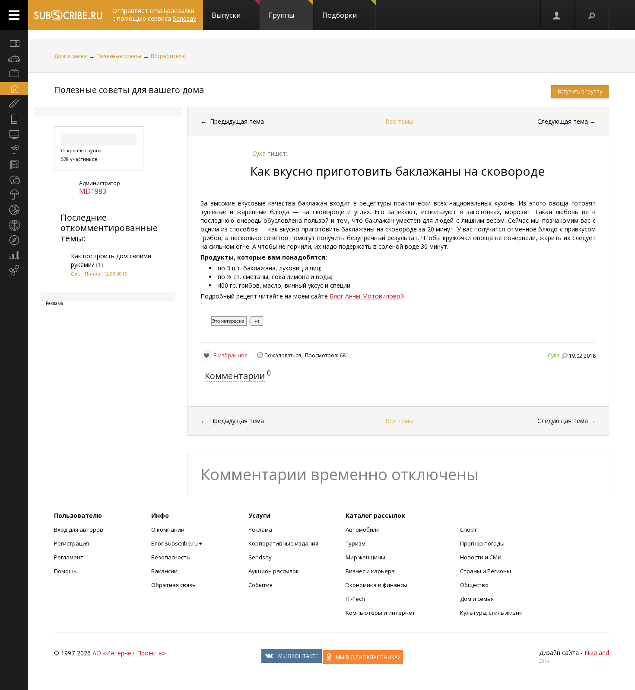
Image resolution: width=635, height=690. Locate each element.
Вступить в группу (580, 91)
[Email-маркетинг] (14, 270)
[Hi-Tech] (14, 118)
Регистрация (71, 543)
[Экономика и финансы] (14, 255)
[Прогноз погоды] (14, 194)
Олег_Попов (85, 273)
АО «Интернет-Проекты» (129, 653)
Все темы (399, 121)
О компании (167, 529)
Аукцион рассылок (273, 571)
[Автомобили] (14, 58)
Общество (474, 585)
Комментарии (235, 376)
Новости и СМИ (481, 557)
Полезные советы (118, 56)
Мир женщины (365, 557)
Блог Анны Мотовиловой (367, 296)
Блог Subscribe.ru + (177, 543)
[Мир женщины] (14, 103)
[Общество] (14, 179)
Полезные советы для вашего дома (129, 90)
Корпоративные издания (283, 543)
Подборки (339, 15)
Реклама (260, 529)
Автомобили (363, 529)
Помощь (65, 571)
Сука (553, 355)
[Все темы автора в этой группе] (564, 355)
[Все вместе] (14, 43)
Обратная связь (173, 585)
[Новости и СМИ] (14, 164)
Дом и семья (70, 56)
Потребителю (168, 56)
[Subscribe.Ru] (68, 15)
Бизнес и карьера (370, 571)
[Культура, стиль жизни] (14, 149)
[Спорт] (14, 209)
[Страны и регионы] (14, 224)
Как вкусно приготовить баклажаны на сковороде (397, 171)
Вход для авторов (78, 529)
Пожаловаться (282, 355)
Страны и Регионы (485, 571)
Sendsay (260, 557)
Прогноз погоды (482, 543)
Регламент (68, 557)
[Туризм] (14, 240)
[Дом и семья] (14, 88)
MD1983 (92, 191)
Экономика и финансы (376, 585)
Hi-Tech (355, 599)
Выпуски (226, 15)
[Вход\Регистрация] (557, 15)
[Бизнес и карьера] (14, 73)
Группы (281, 15)
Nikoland (596, 652)
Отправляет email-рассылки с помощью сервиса (154, 14)
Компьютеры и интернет (380, 612)
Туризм (355, 543)
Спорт (468, 529)
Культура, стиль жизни (491, 612)
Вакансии (164, 571)
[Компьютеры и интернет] (14, 134)
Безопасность (170, 557)
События (260, 585)
